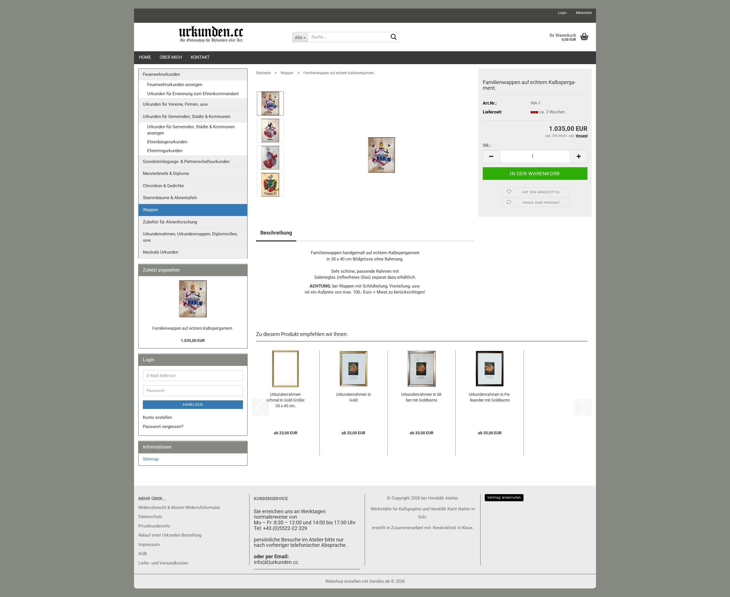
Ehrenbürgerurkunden (167, 141)
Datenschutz (150, 516)
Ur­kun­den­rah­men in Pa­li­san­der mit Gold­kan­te (489, 397)
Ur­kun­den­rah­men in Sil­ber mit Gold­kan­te (421, 397)
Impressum (149, 544)
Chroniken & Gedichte (163, 185)
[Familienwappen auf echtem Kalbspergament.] (381, 143)
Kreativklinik (444, 527)
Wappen (150, 209)
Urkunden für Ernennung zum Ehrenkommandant (193, 93)
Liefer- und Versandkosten (163, 563)
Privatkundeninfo (154, 526)
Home (145, 57)
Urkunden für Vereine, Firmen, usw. (175, 104)
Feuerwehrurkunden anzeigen (174, 84)
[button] (491, 156)
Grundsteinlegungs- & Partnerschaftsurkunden (186, 161)
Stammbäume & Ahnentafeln (170, 197)
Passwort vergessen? (163, 426)
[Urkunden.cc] (211, 34)
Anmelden (192, 405)
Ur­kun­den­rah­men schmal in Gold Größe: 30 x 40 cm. (285, 400)
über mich (171, 57)
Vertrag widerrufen (504, 498)
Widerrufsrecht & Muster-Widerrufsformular (179, 507)
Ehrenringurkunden (164, 150)
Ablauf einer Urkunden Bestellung (169, 535)
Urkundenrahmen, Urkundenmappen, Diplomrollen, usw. (190, 237)
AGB (142, 553)
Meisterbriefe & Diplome (166, 173)
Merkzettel (583, 13)
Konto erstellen (157, 417)
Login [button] (562, 13)
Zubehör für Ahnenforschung (170, 222)
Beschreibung (276, 233)
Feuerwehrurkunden (161, 74)
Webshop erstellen (343, 581)
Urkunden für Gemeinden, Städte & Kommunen (186, 116)
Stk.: (487, 145)
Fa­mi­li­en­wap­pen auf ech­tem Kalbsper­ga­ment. (193, 328)
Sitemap (151, 459)
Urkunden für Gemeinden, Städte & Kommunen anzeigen (191, 129)
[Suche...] (393, 37)
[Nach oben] (714, 588)
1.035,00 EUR (193, 340)
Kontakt (200, 57)
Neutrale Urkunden (160, 252)
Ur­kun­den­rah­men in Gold (353, 397)
